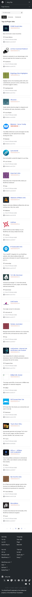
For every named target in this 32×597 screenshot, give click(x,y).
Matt (3, 565)
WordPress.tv (5, 557)
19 (15, 528)
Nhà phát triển (5, 554)
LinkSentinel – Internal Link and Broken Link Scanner (18, 349)
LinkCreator (14, 301)
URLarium (13, 99)
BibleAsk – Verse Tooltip (18, 124)
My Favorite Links (16, 477)
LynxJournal (14, 150)
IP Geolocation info (16, 246)
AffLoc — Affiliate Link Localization (16, 451)
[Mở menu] (29, 2)
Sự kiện (19, 552)
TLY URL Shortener (16, 275)
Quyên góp (20, 554)
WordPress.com (6, 562)
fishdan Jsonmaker (16, 324)
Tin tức (3, 539)
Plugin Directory (5, 6)
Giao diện (19, 539)
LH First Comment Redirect (19, 49)
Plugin (18, 542)
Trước (7, 528)
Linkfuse (13, 222)
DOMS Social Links (16, 26)
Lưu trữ (3, 542)
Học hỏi (3, 549)
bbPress (4, 567)
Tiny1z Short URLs (16, 424)
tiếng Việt (7, 576)
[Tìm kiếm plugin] (21, 12)
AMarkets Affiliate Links (18, 197)
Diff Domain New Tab (17, 399)
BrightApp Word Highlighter (19, 73)
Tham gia (19, 549)
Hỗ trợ (3, 552)
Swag (19, 557)
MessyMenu (14, 503)
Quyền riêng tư (5, 544)
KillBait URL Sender (16, 375)
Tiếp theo (25, 528)
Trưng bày (19, 537)
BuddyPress (5, 570)
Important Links (15, 173)
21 (21, 528)
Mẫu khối (19, 544)
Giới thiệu (4, 537)
